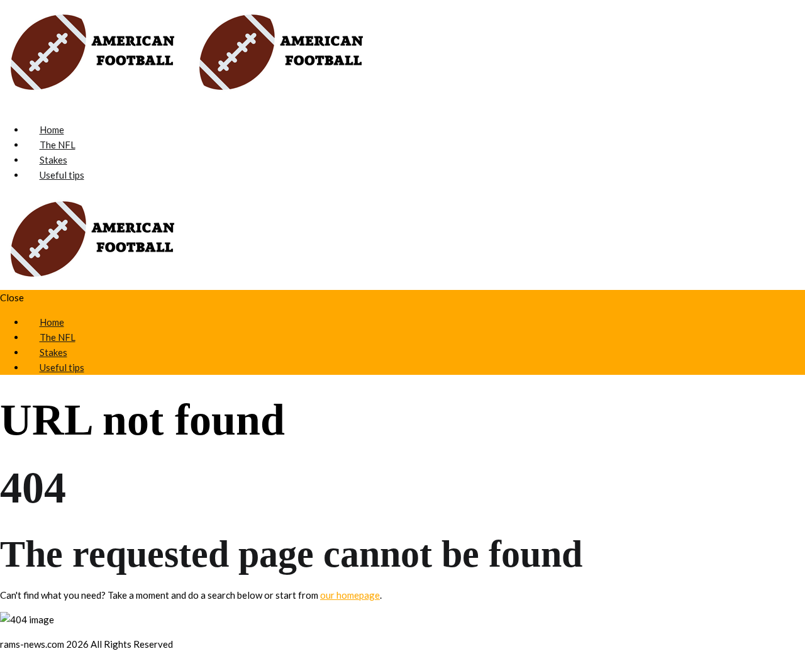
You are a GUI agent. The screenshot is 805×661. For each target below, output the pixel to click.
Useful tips (62, 175)
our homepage (350, 595)
